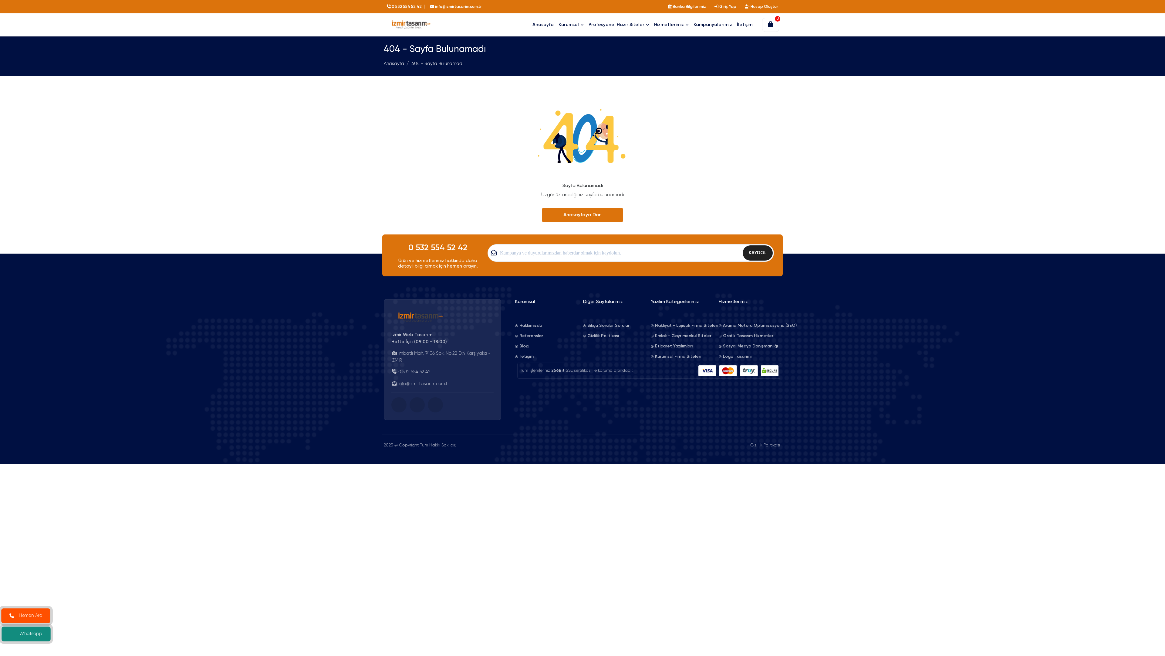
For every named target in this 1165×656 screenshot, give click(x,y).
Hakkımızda (530, 325)
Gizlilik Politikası (603, 336)
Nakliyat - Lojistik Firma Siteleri (685, 325)
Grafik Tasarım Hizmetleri (748, 336)
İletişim (526, 356)
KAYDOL (758, 253)
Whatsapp (30, 633)
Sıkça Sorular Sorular (608, 325)
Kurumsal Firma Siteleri (678, 356)
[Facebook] (399, 404)
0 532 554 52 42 (438, 248)
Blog (523, 346)
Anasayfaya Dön (582, 215)
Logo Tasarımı (737, 356)
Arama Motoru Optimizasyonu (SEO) (753, 325)
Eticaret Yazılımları (674, 346)
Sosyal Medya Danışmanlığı (750, 346)
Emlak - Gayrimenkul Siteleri (683, 336)
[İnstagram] (435, 404)
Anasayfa (394, 63)
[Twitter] (417, 404)
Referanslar (531, 336)
